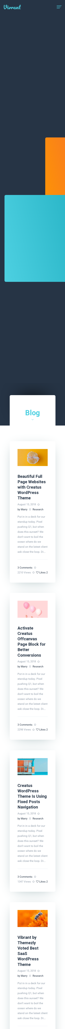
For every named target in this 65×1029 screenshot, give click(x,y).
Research (38, 509)
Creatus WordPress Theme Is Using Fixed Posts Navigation (32, 796)
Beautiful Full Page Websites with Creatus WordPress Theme (32, 487)
